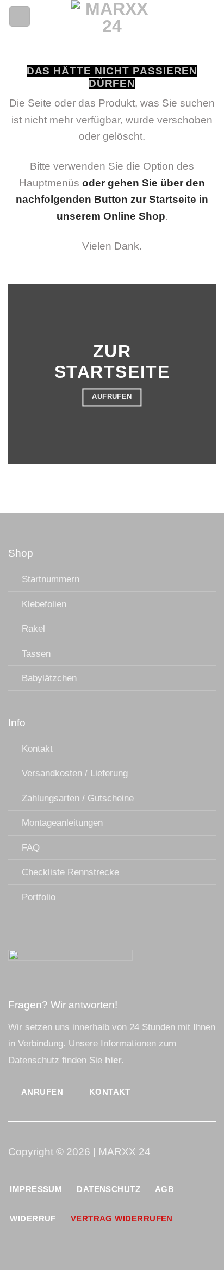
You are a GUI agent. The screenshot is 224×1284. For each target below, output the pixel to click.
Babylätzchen (49, 677)
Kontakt (37, 748)
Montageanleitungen (62, 822)
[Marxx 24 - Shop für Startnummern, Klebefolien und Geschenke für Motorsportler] (112, 16)
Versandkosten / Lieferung (75, 773)
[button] (19, 16)
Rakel (33, 628)
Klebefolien (44, 604)
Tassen (36, 653)
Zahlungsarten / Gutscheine (78, 798)
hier (113, 1060)
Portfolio (38, 897)
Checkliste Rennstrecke (70, 872)
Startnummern (50, 579)
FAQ (31, 847)
